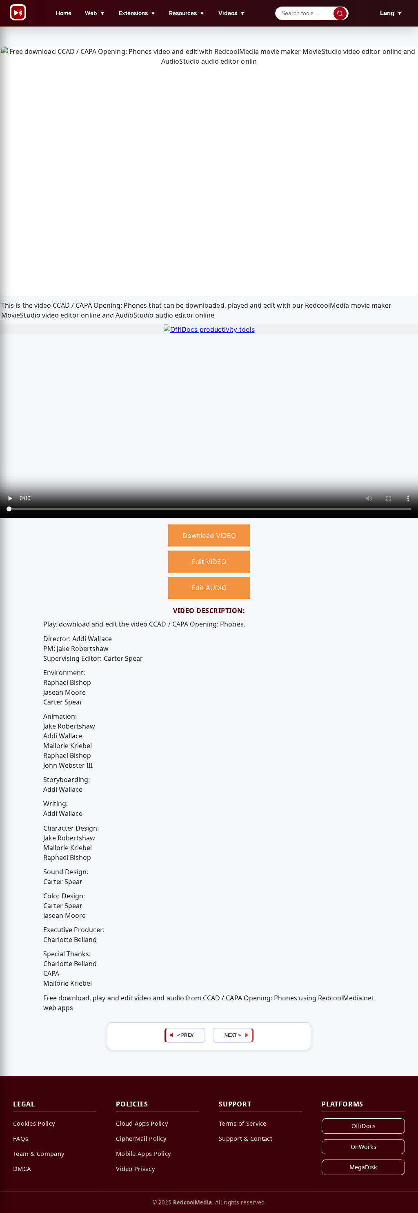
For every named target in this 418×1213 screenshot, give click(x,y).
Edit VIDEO (209, 562)
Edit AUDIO (209, 588)
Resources (187, 13)
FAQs (20, 1138)
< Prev (185, 1035)
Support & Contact (245, 1138)
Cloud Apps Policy (142, 1123)
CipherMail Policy (141, 1138)
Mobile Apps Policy (143, 1153)
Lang (391, 13)
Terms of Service (243, 1123)
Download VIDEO (209, 535)
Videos (231, 13)
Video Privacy (135, 1168)
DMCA (22, 1168)
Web (95, 13)
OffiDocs (363, 1126)
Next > (233, 1035)
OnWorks (363, 1147)
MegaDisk (363, 1167)
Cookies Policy (34, 1123)
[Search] (340, 13)
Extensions (137, 13)
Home (63, 13)
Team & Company (38, 1153)
